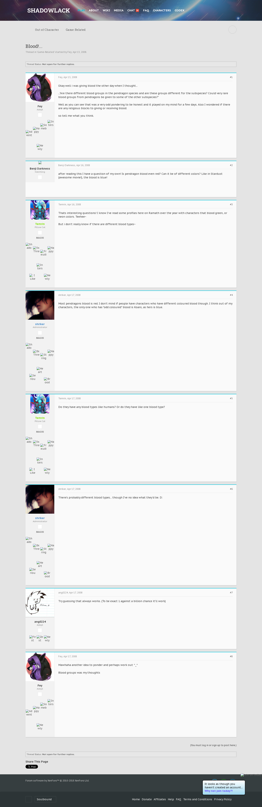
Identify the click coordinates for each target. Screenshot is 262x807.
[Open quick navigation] (232, 30)
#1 (231, 77)
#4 (231, 295)
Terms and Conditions (197, 799)
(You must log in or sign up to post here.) (213, 745)
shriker (62, 295)
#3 (231, 204)
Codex (179, 10)
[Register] (232, 10)
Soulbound (44, 799)
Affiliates (160, 799)
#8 (231, 656)
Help (171, 799)
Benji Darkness (40, 168)
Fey (70, 52)
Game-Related (45, 52)
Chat (132, 10)
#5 (231, 398)
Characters (162, 10)
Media (119, 10)
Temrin (62, 204)
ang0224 (40, 621)
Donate (147, 799)
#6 (231, 489)
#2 (231, 165)
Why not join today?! (219, 791)
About (94, 10)
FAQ (146, 10)
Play (81, 10)
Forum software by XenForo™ (57, 780)
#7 (231, 592)
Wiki (106, 10)
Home (136, 799)
